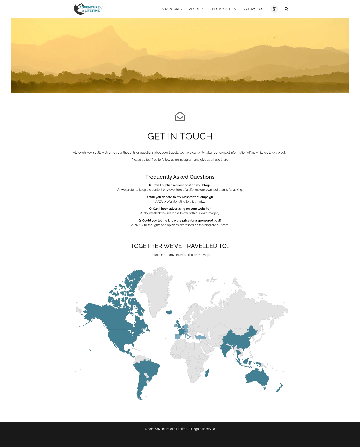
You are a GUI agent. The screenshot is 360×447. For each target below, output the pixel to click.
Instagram (186, 159)
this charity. (197, 201)
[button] (286, 9)
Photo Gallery (224, 9)
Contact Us (253, 9)
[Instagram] (274, 9)
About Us (197, 9)
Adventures (172, 9)
